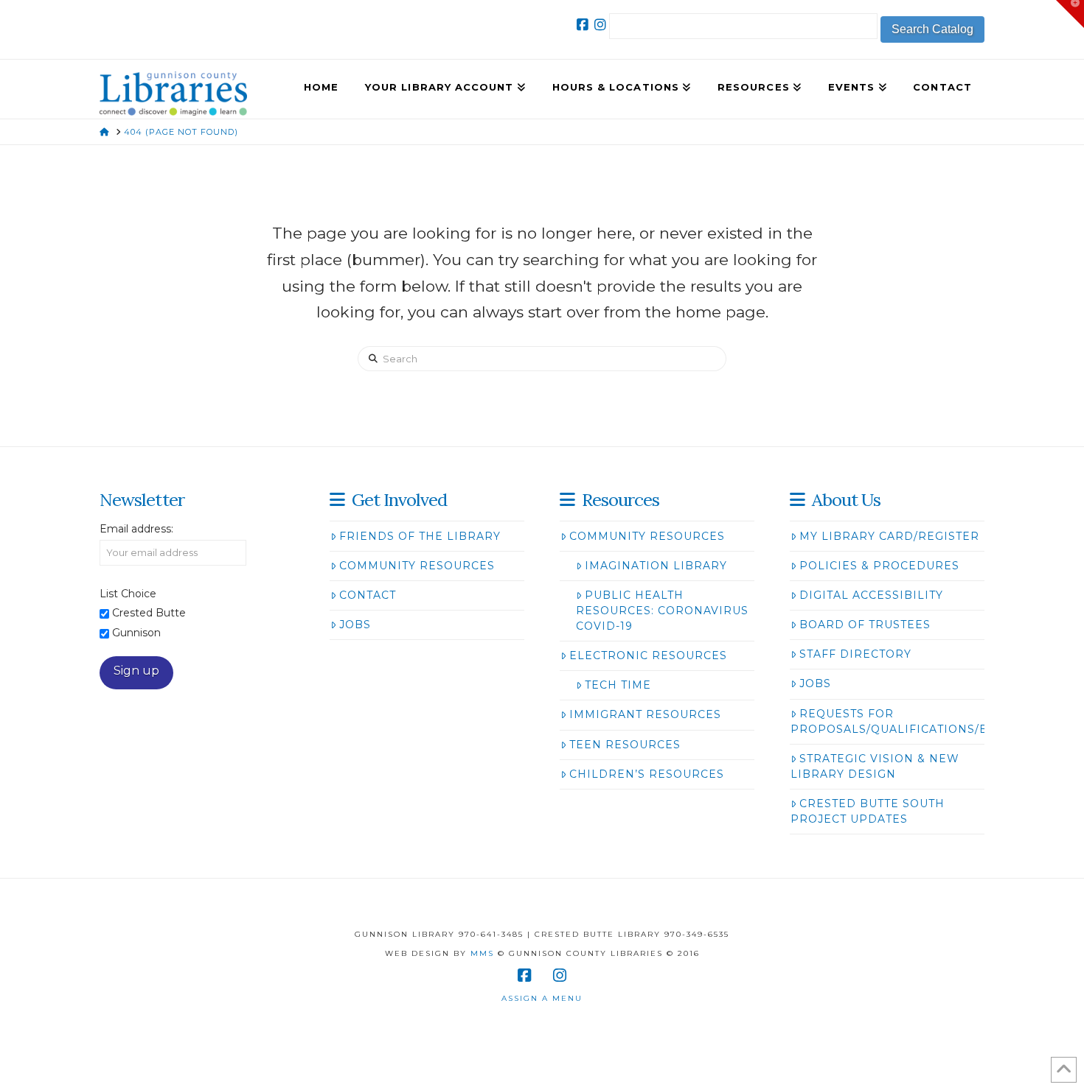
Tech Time (618, 685)
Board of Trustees (865, 624)
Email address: (136, 528)
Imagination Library (656, 565)
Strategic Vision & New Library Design (875, 766)
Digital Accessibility (871, 595)
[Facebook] (582, 25)
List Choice (128, 593)
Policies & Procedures (879, 565)
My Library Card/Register (889, 536)
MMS (482, 953)
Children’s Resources (646, 774)
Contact (367, 595)
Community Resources (417, 565)
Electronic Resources (648, 655)
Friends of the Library (420, 536)
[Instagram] (600, 25)
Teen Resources (625, 744)
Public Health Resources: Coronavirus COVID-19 (662, 610)
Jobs (355, 624)
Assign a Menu (542, 998)
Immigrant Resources (645, 714)
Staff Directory (855, 654)
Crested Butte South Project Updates (868, 811)
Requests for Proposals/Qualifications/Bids (900, 721)
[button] (1070, 14)
